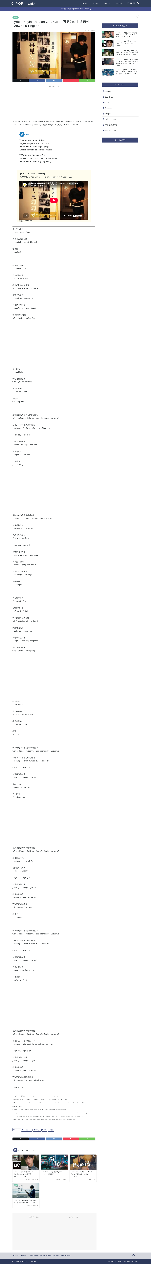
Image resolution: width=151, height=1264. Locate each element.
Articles (119, 3)
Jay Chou (109, 97)
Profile (96, 3)
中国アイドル (110, 119)
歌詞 (45, 1130)
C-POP (108, 91)
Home (84, 3)
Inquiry (107, 3)
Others (108, 102)
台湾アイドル (110, 130)
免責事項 (33, 1261)
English (15, 17)
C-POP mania (23, 3)
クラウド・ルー (27, 1130)
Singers (108, 114)
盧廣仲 (51, 1130)
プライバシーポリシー (21, 1261)
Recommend (110, 108)
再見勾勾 (37, 1130)
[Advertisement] (54, 102)
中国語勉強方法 (111, 125)
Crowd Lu (17, 1130)
